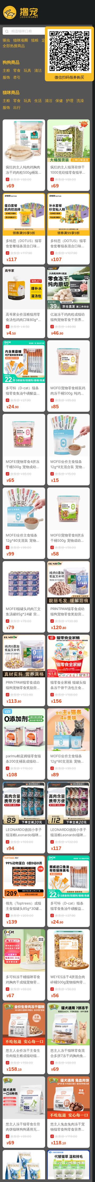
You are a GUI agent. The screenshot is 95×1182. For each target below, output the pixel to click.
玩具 (27, 70)
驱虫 (6, 40)
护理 (69, 100)
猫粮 (35, 40)
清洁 (38, 70)
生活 (38, 100)
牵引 (17, 77)
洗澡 (80, 100)
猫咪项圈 (20, 40)
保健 (59, 100)
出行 (17, 107)
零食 (17, 70)
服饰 (6, 77)
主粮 (6, 70)
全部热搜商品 (14, 45)
